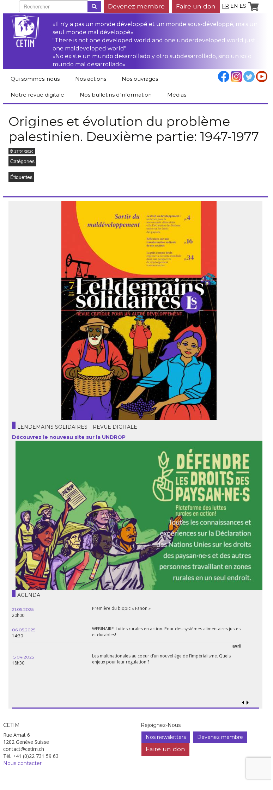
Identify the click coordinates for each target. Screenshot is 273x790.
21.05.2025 (23, 609)
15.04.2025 (23, 657)
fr (225, 6)
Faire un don (196, 6)
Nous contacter (22, 763)
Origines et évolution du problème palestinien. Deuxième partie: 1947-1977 (133, 129)
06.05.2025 (23, 629)
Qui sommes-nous (35, 78)
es (242, 6)
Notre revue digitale (37, 94)
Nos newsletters (166, 737)
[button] (247, 703)
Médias (176, 94)
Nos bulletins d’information (116, 94)
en (234, 6)
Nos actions (90, 78)
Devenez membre (136, 6)
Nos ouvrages (140, 78)
